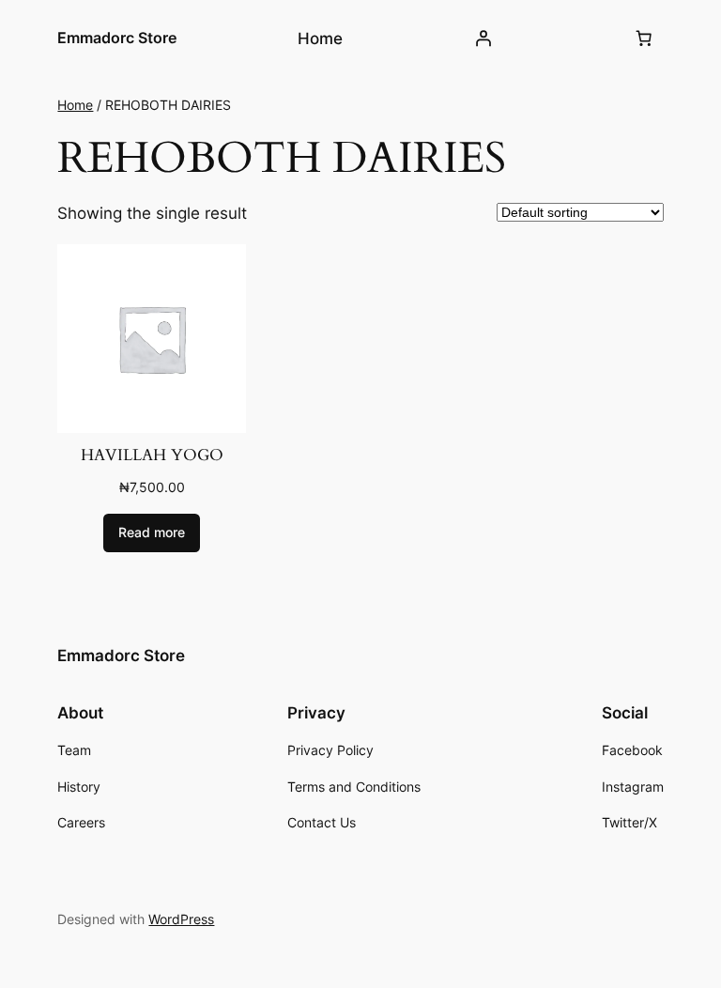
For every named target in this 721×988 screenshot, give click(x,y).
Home (75, 105)
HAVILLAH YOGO (152, 455)
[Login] (483, 38)
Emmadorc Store (116, 37)
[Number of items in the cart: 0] (644, 38)
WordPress (181, 919)
